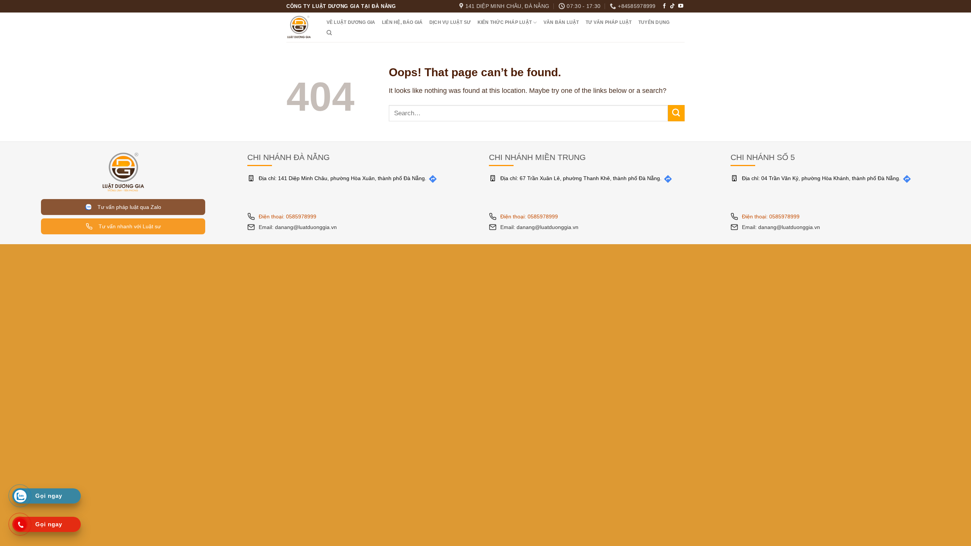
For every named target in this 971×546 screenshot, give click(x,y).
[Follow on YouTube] (680, 6)
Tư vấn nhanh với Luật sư (129, 226)
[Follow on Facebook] (664, 6)
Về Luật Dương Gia (351, 22)
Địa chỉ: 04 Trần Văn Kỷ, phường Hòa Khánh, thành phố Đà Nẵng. (821, 178)
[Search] (329, 33)
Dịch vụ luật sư (450, 22)
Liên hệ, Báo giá (402, 22)
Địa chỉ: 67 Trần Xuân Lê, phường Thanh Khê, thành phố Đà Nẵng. (581, 178)
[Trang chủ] (123, 171)
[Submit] (676, 113)
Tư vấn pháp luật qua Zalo (127, 207)
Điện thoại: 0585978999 (287, 216)
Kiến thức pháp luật (505, 22)
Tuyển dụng (653, 22)
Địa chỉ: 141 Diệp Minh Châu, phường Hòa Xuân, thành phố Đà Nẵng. (342, 178)
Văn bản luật (561, 22)
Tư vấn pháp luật (609, 22)
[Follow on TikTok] (672, 6)
